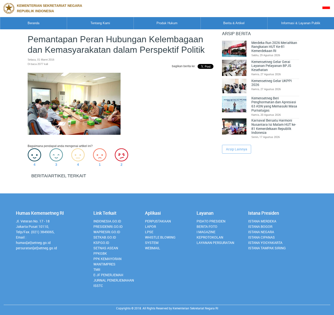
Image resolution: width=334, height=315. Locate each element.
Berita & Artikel (234, 23)
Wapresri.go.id (106, 232)
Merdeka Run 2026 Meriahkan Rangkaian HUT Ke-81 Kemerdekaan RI (274, 47)
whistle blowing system (160, 240)
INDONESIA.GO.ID (107, 221)
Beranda (33, 23)
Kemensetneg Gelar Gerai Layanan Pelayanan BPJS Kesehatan (271, 66)
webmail (152, 248)
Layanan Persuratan (215, 242)
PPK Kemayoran (107, 258)
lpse (149, 232)
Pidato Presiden (211, 221)
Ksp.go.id (101, 242)
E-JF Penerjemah (108, 275)
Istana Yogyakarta (265, 242)
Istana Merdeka (262, 221)
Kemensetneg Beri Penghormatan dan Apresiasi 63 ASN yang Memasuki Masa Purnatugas (274, 104)
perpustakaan (158, 221)
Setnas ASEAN (105, 248)
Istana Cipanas (261, 237)
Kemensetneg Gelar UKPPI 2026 (271, 83)
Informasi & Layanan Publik (300, 23)
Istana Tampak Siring (267, 248)
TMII (96, 269)
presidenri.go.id (107, 226)
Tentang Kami (100, 23)
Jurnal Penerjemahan (113, 280)
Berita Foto (207, 226)
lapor (150, 226)
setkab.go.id (104, 237)
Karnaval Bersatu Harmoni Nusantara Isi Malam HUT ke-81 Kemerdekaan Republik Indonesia (273, 126)
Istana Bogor (260, 226)
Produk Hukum (167, 23)
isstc (98, 285)
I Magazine (206, 232)
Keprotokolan (210, 237)
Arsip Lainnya (236, 149)
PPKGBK (100, 253)
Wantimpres (104, 264)
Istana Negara (261, 232)
